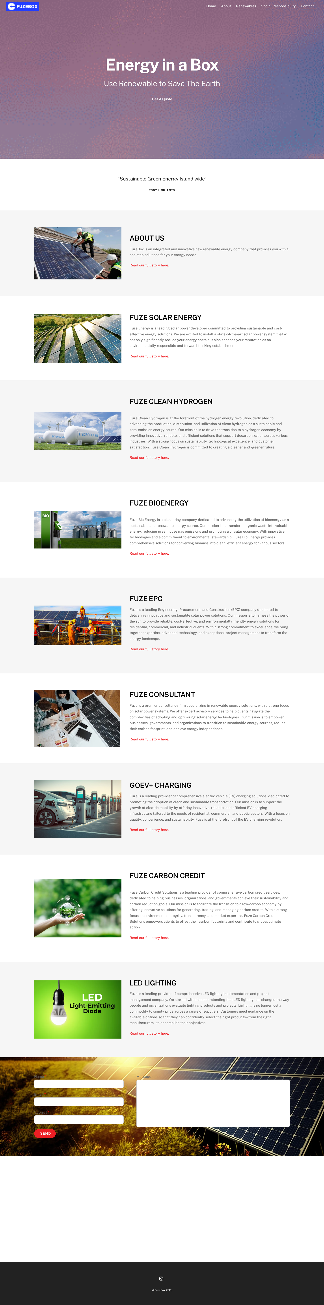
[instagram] (161, 1278)
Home (211, 6)
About (226, 6)
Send (45, 1133)
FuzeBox (160, 1290)
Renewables (246, 6)
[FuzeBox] (22, 8)
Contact (307, 6)
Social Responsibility (278, 6)
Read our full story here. (149, 265)
